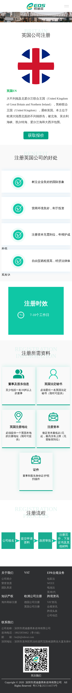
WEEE (50, 583)
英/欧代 (51, 592)
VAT (27, 572)
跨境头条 (52, 611)
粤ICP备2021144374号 (45, 685)
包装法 (51, 578)
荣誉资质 (6, 583)
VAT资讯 (52, 602)
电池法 (51, 587)
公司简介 (6, 578)
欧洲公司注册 (33, 596)
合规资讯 (52, 606)
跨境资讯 (53, 596)
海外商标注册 (9, 602)
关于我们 (7, 572)
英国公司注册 (32, 606)
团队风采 (6, 587)
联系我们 (7, 622)
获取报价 (36, 135)
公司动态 (52, 615)
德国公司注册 (32, 602)
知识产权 (7, 596)
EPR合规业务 (55, 572)
